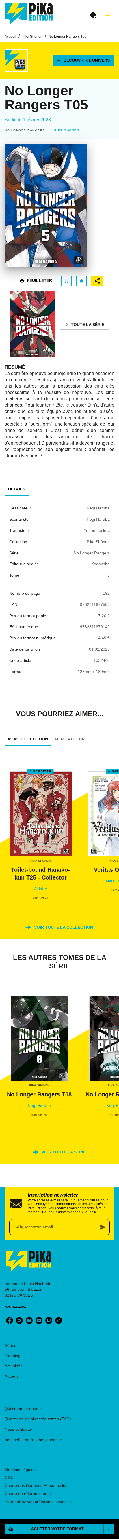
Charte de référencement (28, 1493)
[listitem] (9, 1320)
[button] (83, 60)
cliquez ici (90, 1212)
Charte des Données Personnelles (36, 1485)
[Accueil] (29, 13)
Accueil (10, 37)
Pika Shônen (32, 37)
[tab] (17, 489)
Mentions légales (20, 1469)
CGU (9, 1477)
